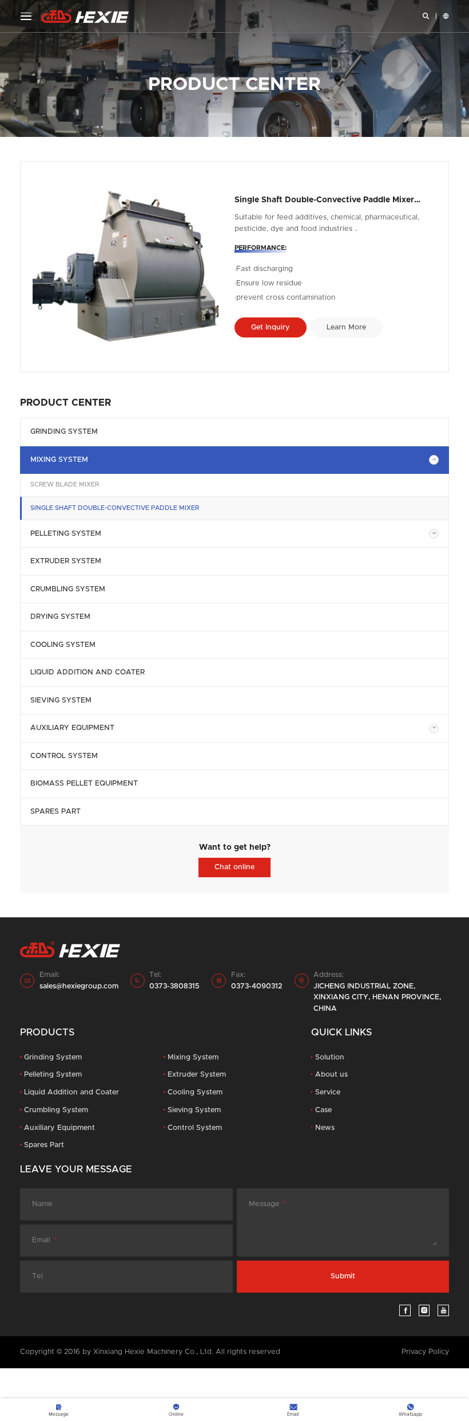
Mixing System (59, 460)
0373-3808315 (174, 986)
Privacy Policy (425, 1352)
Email (41, 1240)
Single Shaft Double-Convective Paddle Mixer (114, 508)
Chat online (234, 867)
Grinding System (64, 431)
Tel (37, 1276)
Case (323, 1110)
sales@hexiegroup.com (78, 986)
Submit (343, 1276)
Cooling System (63, 645)
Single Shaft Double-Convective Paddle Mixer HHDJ (324, 200)
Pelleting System (65, 533)
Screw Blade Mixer (64, 484)
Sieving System (61, 700)
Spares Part (55, 811)
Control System (64, 756)
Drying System (60, 617)
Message (264, 1204)
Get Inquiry (270, 327)
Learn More (346, 327)
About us (331, 1074)
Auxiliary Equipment (72, 728)
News (325, 1128)
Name (42, 1204)
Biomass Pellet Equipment (84, 783)
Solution (329, 1057)
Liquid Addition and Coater (87, 672)
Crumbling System (67, 589)
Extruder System (65, 561)
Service (327, 1092)
